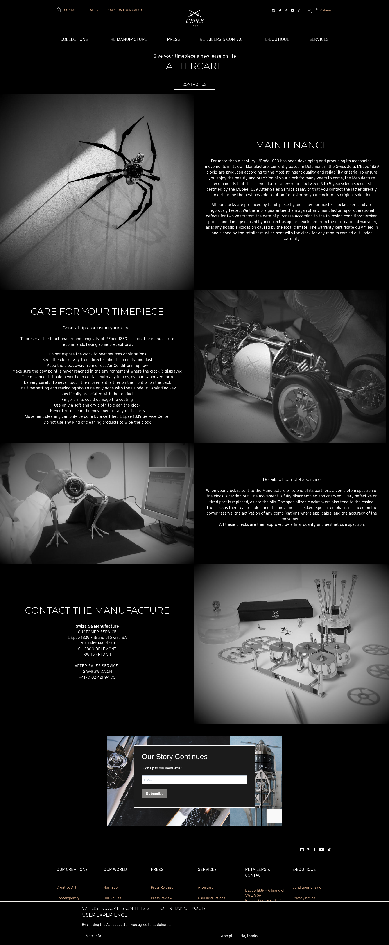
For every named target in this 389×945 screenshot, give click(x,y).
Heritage (111, 887)
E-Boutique (277, 39)
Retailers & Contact (222, 39)
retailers (92, 10)
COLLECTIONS (74, 39)
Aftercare (206, 887)
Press (173, 39)
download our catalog (125, 10)
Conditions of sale (306, 887)
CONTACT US (194, 84)
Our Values (112, 898)
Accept (226, 936)
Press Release (162, 887)
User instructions (211, 898)
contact (71, 10)
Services (319, 39)
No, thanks (249, 936)
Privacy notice (303, 898)
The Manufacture (127, 39)
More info (93, 936)
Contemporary (68, 898)
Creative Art (66, 887)
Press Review (161, 898)
